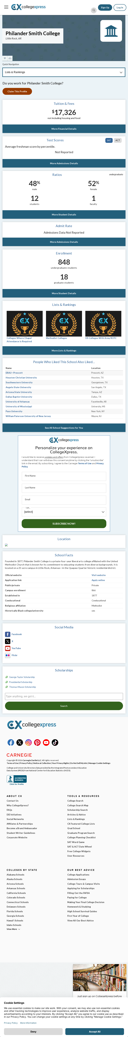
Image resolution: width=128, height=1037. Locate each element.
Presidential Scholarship (20, 682)
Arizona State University (19, 392)
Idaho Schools (14, 925)
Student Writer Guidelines (21, 833)
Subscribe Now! (64, 523)
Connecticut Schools (18, 902)
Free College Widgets (78, 851)
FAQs (9, 810)
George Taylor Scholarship (22, 677)
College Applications (78, 874)
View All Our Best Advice (80, 920)
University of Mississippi (19, 406)
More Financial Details (64, 128)
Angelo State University (18, 387)
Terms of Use (85, 463)
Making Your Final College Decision (85, 902)
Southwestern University (19, 382)
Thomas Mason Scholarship (22, 687)
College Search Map (77, 805)
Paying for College (77, 897)
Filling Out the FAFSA (78, 893)
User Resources (75, 855)
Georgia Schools (15, 916)
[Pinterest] (37, 745)
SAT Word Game (75, 842)
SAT (109, 140)
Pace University (14, 411)
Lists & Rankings (76, 819)
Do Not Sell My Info (78, 763)
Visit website (99, 575)
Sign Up (105, 7)
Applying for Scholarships (80, 888)
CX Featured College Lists (81, 823)
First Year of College (78, 916)
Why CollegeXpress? (18, 805)
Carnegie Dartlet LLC (32, 760)
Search (64, 705)
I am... (28, 508)
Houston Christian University (21, 377)
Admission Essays (76, 879)
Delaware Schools (16, 906)
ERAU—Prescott (14, 372)
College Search (75, 800)
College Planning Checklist (81, 837)
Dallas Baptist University (19, 396)
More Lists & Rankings (64, 350)
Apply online (98, 580)
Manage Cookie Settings (99, 763)
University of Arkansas (18, 401)
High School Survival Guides (82, 911)
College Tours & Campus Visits (83, 883)
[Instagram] (28, 745)
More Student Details (64, 214)
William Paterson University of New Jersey (28, 416)
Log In (120, 7)
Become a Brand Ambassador (22, 828)
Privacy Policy (26, 763)
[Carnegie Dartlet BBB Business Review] (17, 784)
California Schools (16, 893)
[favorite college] (4, 58)
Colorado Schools (16, 897)
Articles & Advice (76, 814)
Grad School (73, 828)
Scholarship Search (77, 810)
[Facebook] (11, 745)
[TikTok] (55, 745)
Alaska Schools (14, 879)
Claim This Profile (17, 91)
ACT (118, 140)
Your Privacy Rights (60, 763)
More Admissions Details (64, 163)
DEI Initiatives (14, 814)
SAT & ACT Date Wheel (79, 846)
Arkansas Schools (16, 888)
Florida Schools (15, 911)
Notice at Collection (42, 763)
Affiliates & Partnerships (20, 823)
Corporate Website (17, 837)
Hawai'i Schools (15, 920)
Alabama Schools (15, 874)
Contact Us (12, 800)
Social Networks (15, 819)
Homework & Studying (79, 906)
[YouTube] (46, 745)
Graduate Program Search (81, 833)
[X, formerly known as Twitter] (20, 745)
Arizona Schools (15, 883)
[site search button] (94, 10)
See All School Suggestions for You (64, 427)
